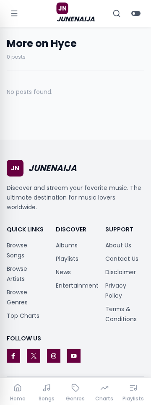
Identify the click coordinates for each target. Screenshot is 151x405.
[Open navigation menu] (14, 13)
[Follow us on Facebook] (13, 356)
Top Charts (23, 316)
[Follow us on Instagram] (53, 356)
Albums (67, 245)
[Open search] (116, 13)
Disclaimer (120, 272)
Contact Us (121, 258)
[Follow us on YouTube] (74, 356)
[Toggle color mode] (136, 13)
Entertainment (77, 285)
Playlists (67, 258)
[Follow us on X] (33, 356)
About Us (118, 245)
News (63, 272)
